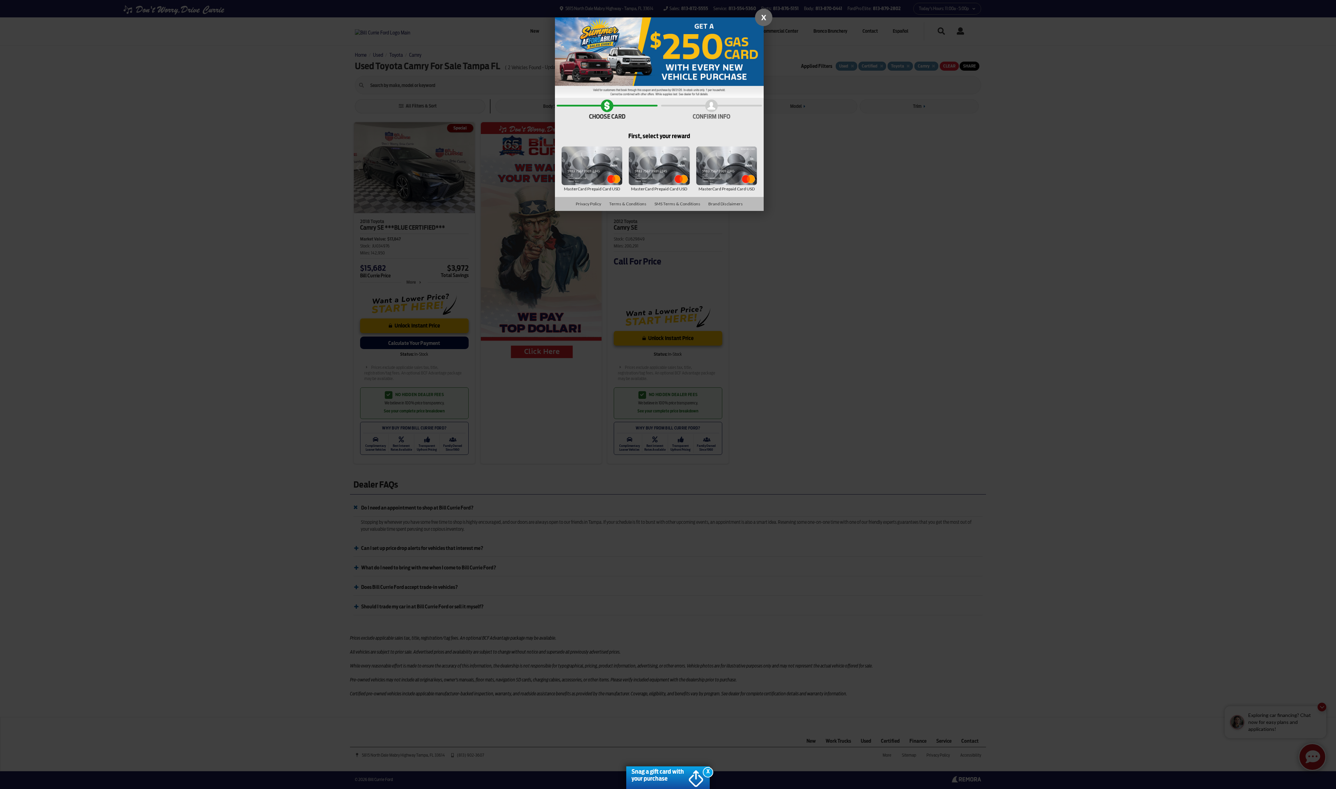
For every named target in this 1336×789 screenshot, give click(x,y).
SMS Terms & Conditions (677, 203)
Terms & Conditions (627, 203)
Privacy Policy (588, 203)
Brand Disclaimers (725, 203)
